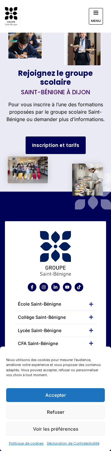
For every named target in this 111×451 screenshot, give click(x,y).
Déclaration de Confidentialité (73, 443)
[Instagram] (43, 287)
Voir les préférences (55, 429)
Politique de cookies (26, 443)
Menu (96, 20)
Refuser (55, 412)
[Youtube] (67, 287)
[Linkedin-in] (55, 287)
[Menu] (95, 12)
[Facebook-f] (32, 287)
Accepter (55, 395)
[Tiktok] (79, 287)
